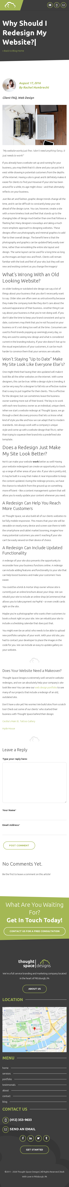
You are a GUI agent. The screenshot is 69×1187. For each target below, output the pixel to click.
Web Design (26, 97)
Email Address (10, 825)
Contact (6, 1096)
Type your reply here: (14, 758)
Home (5, 1068)
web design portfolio (46, 687)
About (5, 1090)
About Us (34, 988)
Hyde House (8, 728)
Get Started (34, 1149)
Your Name (8, 810)
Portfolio (7, 1079)
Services (6, 1073)
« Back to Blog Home (13, 50)
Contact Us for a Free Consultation (35, 931)
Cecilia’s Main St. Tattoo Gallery (18, 721)
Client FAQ (9, 97)
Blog (4, 1101)
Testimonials (9, 1084)
